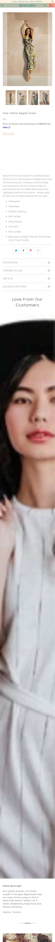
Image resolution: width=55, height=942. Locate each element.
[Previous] (5, 49)
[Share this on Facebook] (23, 251)
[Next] (50, 49)
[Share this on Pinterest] (31, 251)
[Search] (45, 5)
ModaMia (27, 5)
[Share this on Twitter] (16, 251)
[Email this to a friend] (38, 251)
